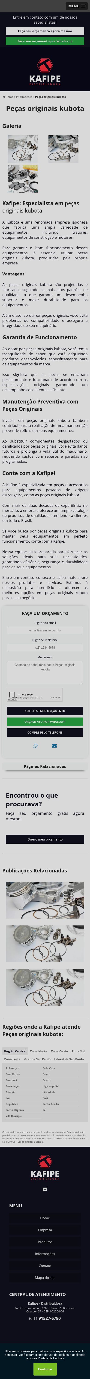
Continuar (45, 1369)
